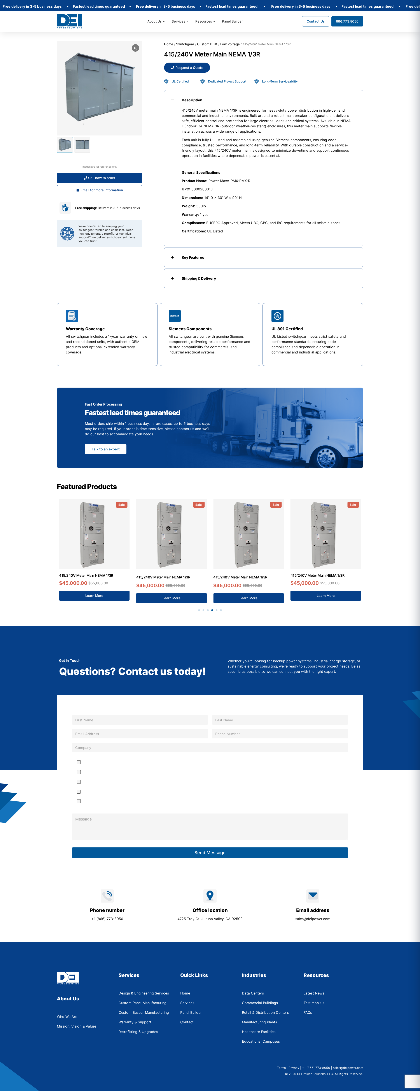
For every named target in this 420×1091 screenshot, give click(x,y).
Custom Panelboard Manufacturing (110, 782)
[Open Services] (187, 21)
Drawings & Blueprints (100, 762)
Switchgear (185, 44)
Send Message (210, 852)
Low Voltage (230, 44)
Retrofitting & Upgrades (101, 801)
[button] (199, 610)
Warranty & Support (98, 791)
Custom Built (207, 44)
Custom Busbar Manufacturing (106, 772)
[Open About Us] (164, 21)
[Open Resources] (214, 21)
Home (168, 44)
